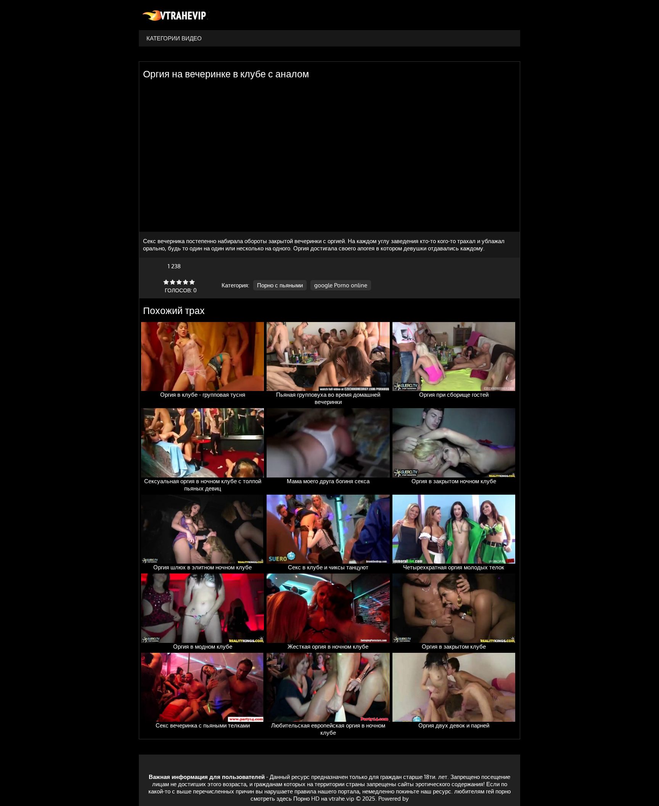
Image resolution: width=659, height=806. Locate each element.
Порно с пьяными (280, 285)
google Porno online (340, 285)
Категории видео (174, 38)
